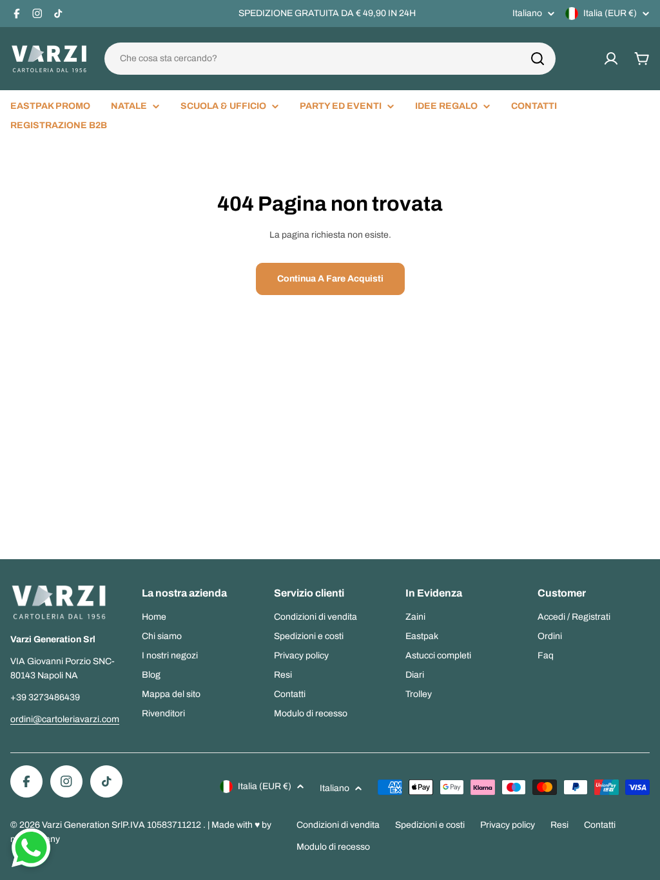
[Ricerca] (537, 58)
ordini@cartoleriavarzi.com (64, 719)
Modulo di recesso (333, 847)
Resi (559, 825)
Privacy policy (507, 825)
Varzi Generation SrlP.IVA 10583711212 (122, 825)
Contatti (600, 825)
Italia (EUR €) (610, 13)
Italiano (527, 13)
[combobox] (330, 59)
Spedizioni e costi (430, 825)
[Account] (611, 58)
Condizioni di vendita (338, 825)
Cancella (529, 58)
